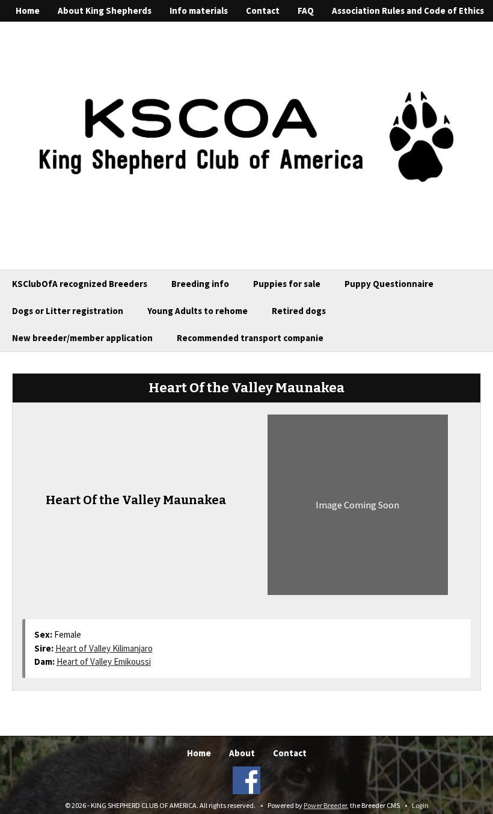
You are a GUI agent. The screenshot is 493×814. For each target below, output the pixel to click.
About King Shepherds (105, 10)
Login (420, 805)
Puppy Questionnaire (388, 283)
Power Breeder (325, 805)
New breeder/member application (82, 338)
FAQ (306, 10)
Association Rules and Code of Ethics (408, 10)
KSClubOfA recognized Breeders (79, 283)
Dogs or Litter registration (67, 310)
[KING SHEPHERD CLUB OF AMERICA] (246, 135)
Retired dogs (299, 310)
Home (28, 10)
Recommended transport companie (250, 338)
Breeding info (200, 283)
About (242, 753)
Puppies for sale (286, 283)
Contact (263, 10)
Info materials (199, 10)
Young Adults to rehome (197, 310)
